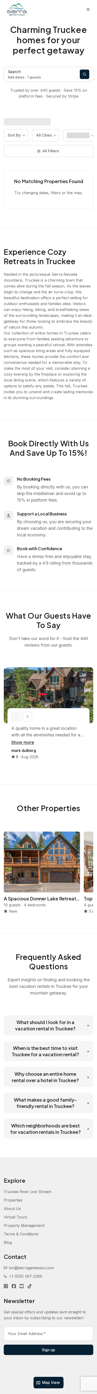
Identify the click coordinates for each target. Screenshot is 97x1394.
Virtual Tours (15, 1217)
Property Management (24, 1225)
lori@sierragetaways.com (31, 1267)
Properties (13, 1200)
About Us (12, 1208)
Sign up (48, 1349)
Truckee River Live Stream (27, 1191)
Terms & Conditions (21, 1234)
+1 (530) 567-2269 (25, 1276)
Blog (8, 1242)
